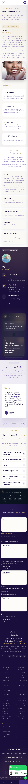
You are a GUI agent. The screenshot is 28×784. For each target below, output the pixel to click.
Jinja (15, 498)
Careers (6, 742)
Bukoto (11, 495)
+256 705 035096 (6, 566)
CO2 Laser (6, 685)
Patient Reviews (6, 731)
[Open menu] (24, 2)
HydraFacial (6, 677)
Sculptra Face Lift (6, 675)
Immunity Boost (21, 708)
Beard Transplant (6, 703)
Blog (6, 739)
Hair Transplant (6, 698)
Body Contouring (6, 711)
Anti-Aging (21, 685)
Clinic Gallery (6, 729)
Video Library (6, 736)
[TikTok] (20, 656)
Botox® (6, 669)
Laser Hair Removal (6, 688)
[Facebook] (13, 656)
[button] (5, 423)
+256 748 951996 (6, 593)
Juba (17, 495)
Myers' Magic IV (22, 700)
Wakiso (19, 498)
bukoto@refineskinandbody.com (10, 594)
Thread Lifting (6, 690)
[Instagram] (9, 656)
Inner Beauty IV (21, 705)
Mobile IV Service (22, 718)
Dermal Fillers (6, 672)
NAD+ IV (22, 703)
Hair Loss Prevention (22, 680)
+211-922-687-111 (6, 619)
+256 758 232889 (6, 539)
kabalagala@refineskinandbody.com (10, 568)
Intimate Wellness (22, 716)
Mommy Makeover (6, 716)
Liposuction (6, 713)
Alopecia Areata (21, 682)
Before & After (6, 734)
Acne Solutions (21, 669)
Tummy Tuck (6, 718)
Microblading (6, 708)
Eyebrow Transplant (6, 705)
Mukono (22, 495)
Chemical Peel (6, 680)
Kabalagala (5, 495)
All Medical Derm (22, 667)
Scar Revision (22, 672)
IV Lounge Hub (21, 698)
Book (24, 782)
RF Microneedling (6, 682)
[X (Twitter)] (17, 656)
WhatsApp (15, 782)
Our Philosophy (6, 726)
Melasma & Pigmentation (21, 675)
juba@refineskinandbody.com (9, 621)
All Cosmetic (6, 667)
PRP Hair (6, 700)
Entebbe (4, 498)
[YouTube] (24, 656)
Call (5, 782)
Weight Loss (22, 711)
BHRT (21, 713)
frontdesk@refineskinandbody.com (10, 541)
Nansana (4, 501)
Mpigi (10, 498)
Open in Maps (7, 519)
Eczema (22, 677)
